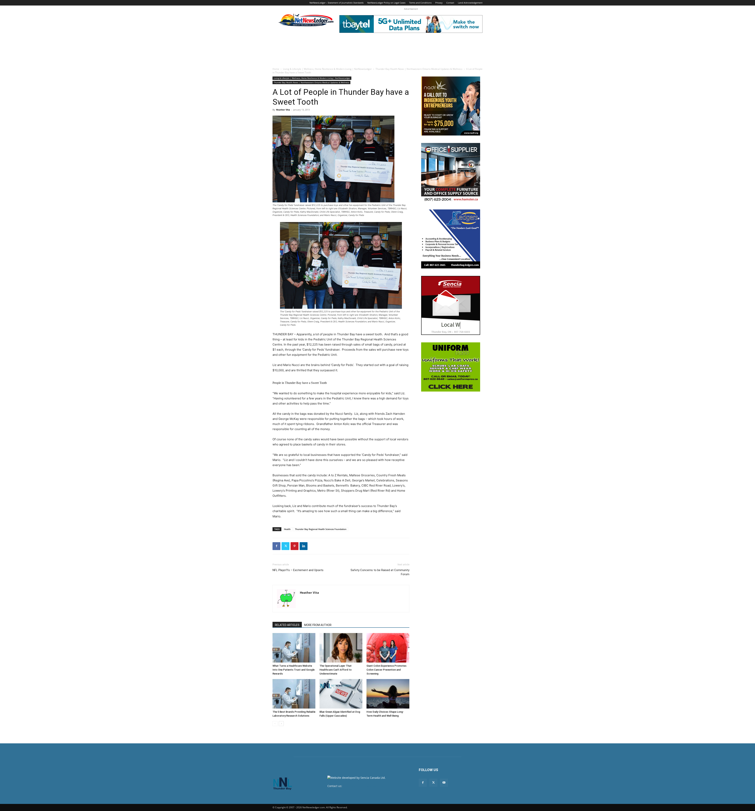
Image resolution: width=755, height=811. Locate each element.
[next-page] (281, 723)
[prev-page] (275, 723)
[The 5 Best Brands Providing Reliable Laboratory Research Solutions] (294, 694)
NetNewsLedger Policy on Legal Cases (386, 2)
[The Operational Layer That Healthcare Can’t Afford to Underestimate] (340, 648)
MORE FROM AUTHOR (317, 625)
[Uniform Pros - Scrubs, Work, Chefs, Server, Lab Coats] (450, 367)
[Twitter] (285, 546)
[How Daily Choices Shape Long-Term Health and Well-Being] (387, 694)
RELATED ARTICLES (287, 625)
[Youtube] (444, 783)
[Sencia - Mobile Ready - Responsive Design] (450, 305)
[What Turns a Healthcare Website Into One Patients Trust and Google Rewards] (294, 648)
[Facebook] (276, 546)
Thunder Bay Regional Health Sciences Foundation (320, 529)
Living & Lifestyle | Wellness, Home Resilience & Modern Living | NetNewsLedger (327, 69)
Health (287, 529)
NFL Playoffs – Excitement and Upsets (298, 570)
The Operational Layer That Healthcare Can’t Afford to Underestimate (335, 669)
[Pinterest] (294, 546)
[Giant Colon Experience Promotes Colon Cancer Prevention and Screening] (387, 648)
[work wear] (450, 172)
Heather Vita (283, 109)
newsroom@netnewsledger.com (364, 786)
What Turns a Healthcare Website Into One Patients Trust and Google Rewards (294, 669)
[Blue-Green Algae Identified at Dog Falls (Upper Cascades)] (340, 694)
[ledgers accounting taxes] (450, 238)
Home (276, 69)
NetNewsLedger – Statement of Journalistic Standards (336, 2)
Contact (450, 2)
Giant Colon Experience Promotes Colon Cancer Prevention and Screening (386, 669)
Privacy (439, 2)
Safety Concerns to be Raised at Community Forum (380, 572)
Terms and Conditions (420, 2)
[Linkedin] (304, 546)
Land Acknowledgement (470, 2)
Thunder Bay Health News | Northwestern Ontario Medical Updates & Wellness (419, 69)
